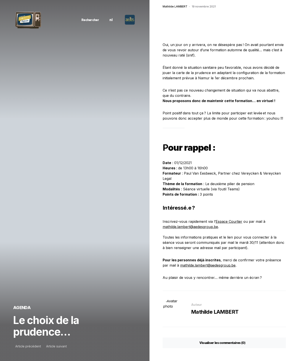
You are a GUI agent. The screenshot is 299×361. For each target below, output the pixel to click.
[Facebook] (47, 19)
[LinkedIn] (59, 19)
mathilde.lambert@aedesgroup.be (190, 227)
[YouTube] (66, 19)
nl (111, 20)
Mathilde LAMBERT (214, 312)
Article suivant (56, 346)
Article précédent (28, 346)
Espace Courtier (229, 221)
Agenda (22, 307)
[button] (88, 20)
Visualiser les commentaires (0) (222, 343)
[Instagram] (53, 19)
